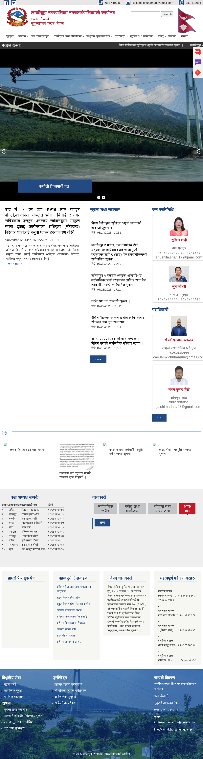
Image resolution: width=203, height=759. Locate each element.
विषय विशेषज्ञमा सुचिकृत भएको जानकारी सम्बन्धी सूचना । (139, 45)
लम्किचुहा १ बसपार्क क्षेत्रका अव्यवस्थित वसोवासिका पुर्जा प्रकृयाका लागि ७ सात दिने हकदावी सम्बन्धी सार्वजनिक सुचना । (118, 280)
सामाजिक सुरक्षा (13, 691)
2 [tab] (103, 197)
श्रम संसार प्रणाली (66, 635)
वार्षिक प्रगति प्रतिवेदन (68, 684)
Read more (14, 264)
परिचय (22, 36)
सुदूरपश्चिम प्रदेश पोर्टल (68, 597)
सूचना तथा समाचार (15, 710)
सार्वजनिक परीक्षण (65, 703)
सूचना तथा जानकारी (141, 36)
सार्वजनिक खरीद (105, 508)
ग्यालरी (172, 36)
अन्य (159, 417)
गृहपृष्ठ (10, 36)
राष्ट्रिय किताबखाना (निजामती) (72, 616)
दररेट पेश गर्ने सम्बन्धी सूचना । (110, 301)
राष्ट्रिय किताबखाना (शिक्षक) (71, 622)
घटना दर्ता (10, 684)
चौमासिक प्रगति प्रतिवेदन (70, 691)
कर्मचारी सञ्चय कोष (66, 629)
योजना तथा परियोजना (162, 508)
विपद (161, 36)
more (98, 359)
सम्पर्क (184, 36)
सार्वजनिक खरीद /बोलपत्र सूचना (23, 716)
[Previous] (4, 151)
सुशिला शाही (179, 240)
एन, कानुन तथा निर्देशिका (19, 722)
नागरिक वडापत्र (13, 697)
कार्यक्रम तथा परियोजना (68, 36)
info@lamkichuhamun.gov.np (173, 729)
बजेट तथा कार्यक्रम (132, 508)
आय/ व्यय (187, 509)
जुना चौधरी (179, 287)
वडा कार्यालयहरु (40, 36)
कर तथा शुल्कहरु (14, 728)
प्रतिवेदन (120, 36)
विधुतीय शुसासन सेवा (98, 36)
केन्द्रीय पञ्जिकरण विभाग (69, 610)
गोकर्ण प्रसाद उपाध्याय (179, 340)
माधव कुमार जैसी (179, 389)
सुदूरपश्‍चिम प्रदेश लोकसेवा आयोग (73, 603)
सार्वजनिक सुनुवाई (65, 697)
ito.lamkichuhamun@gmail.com (174, 722)
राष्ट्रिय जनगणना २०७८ (69, 641)
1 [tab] (98, 197)
